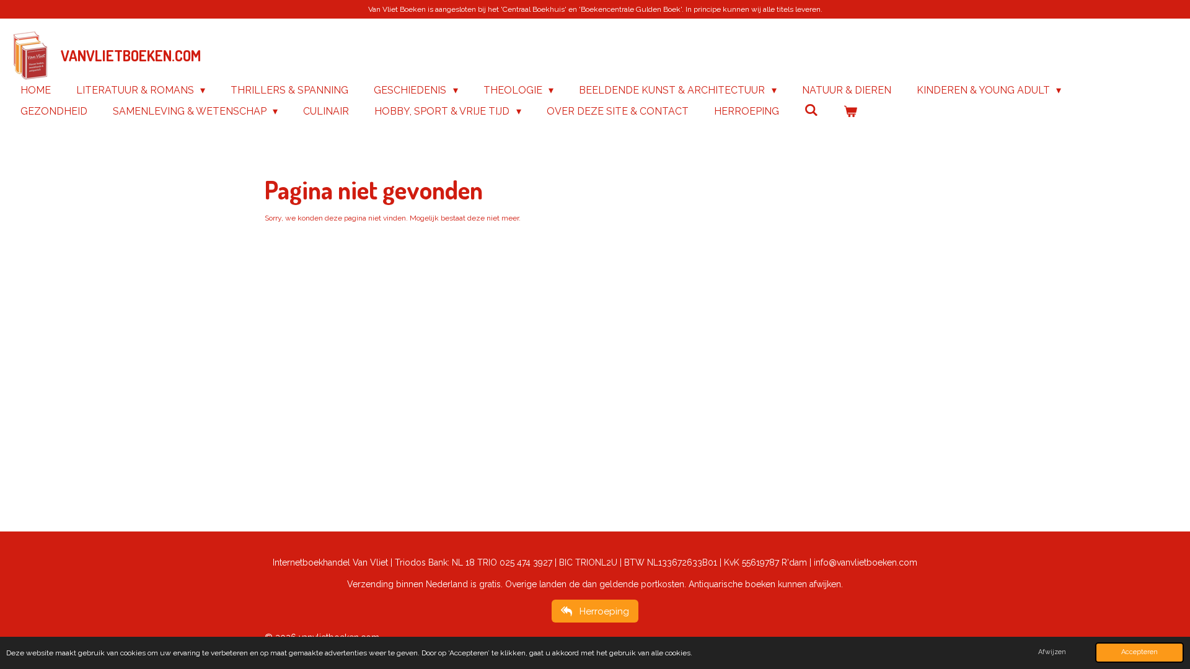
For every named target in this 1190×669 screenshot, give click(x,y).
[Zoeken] (811, 110)
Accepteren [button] (1139, 652)
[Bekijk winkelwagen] (850, 111)
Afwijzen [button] (1052, 652)
